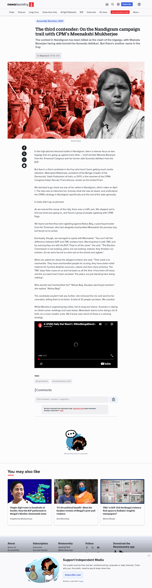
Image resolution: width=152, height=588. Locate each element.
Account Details (40, 550)
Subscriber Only (49, 12)
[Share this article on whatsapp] (24, 160)
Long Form (34, 12)
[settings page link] (118, 4)
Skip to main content (19, 18)
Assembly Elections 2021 (61, 381)
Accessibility (13, 550)
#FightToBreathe (68, 12)
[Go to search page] (112, 4)
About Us (12, 547)
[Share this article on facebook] (24, 148)
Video (11, 12)
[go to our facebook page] (87, 547)
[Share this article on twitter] (24, 154)
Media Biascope (65, 550)
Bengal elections (42, 381)
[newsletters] (107, 4)
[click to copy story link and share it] (24, 165)
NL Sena (103, 12)
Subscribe (127, 4)
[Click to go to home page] (21, 4)
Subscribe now (73, 575)
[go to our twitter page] (92, 547)
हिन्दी (81, 12)
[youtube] (98, 547)
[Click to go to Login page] (139, 4)
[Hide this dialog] (148, 555)
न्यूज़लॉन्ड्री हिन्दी (64, 547)
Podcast (21, 12)
